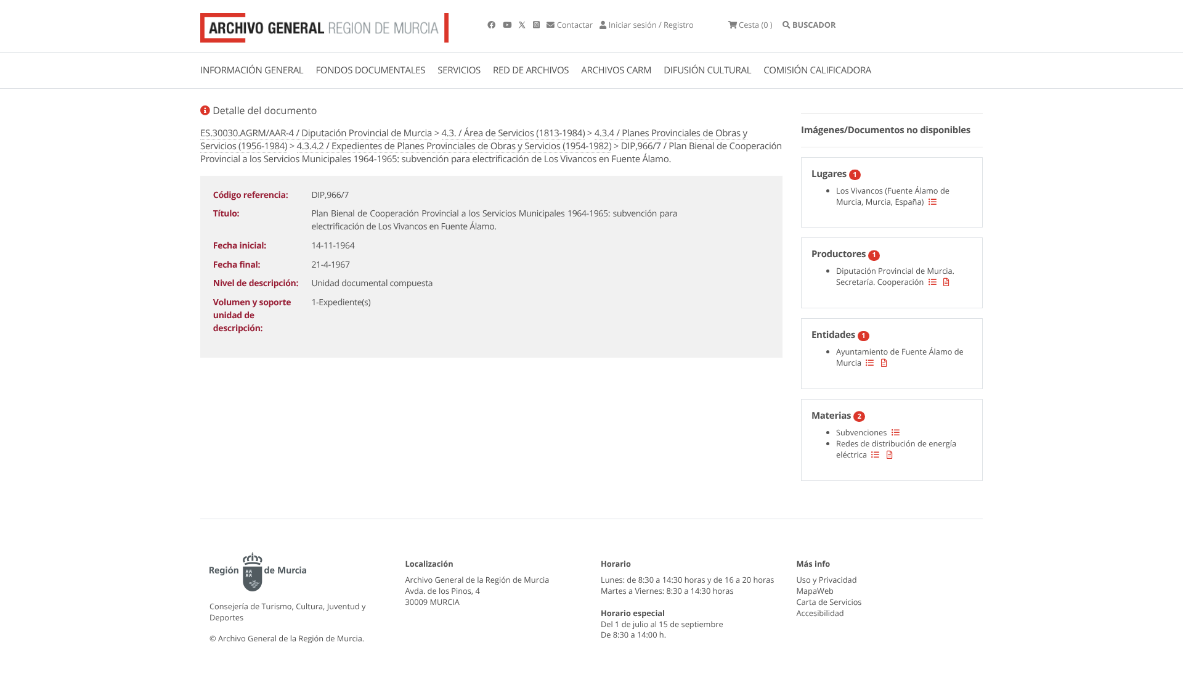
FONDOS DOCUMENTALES (370, 70)
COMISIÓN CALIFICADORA (817, 70)
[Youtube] (508, 24)
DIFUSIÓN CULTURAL (707, 70)
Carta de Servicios (829, 601)
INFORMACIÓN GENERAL (251, 70)
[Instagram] (537, 24)
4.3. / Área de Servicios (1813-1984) (513, 133)
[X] (523, 24)
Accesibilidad (820, 613)
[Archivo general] (324, 25)
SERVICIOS (459, 70)
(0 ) (756, 24)
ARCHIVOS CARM (616, 70)
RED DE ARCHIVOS (531, 70)
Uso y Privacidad (827, 579)
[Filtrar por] (932, 201)
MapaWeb (815, 590)
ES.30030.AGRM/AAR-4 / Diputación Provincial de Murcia (316, 133)
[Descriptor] (946, 281)
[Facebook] (492, 24)
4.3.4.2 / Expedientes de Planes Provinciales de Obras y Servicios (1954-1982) (454, 146)
